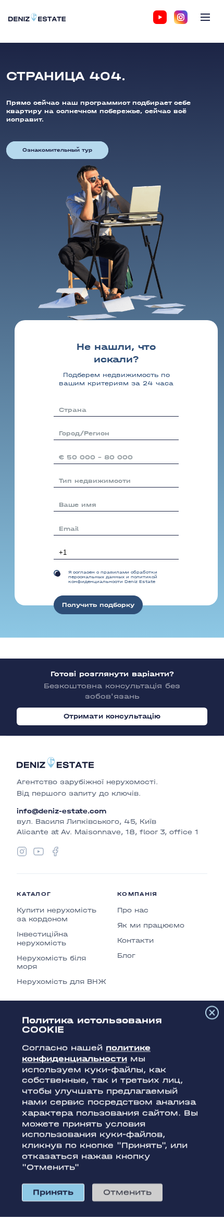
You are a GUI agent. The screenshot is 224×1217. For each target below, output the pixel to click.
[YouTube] (160, 17)
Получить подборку (98, 604)
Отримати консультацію (112, 716)
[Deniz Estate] (37, 17)
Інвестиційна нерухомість (42, 938)
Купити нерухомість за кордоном (56, 914)
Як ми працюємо (150, 925)
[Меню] (205, 17)
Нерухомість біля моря (51, 962)
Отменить (127, 1192)
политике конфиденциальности (86, 1053)
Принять (53, 1192)
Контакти (135, 940)
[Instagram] (181, 17)
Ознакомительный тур (57, 150)
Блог (126, 955)
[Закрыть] (212, 1012)
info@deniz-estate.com (61, 811)
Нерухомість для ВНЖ (61, 981)
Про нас (132, 910)
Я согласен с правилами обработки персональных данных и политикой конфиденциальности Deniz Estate (112, 577)
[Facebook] (55, 851)
